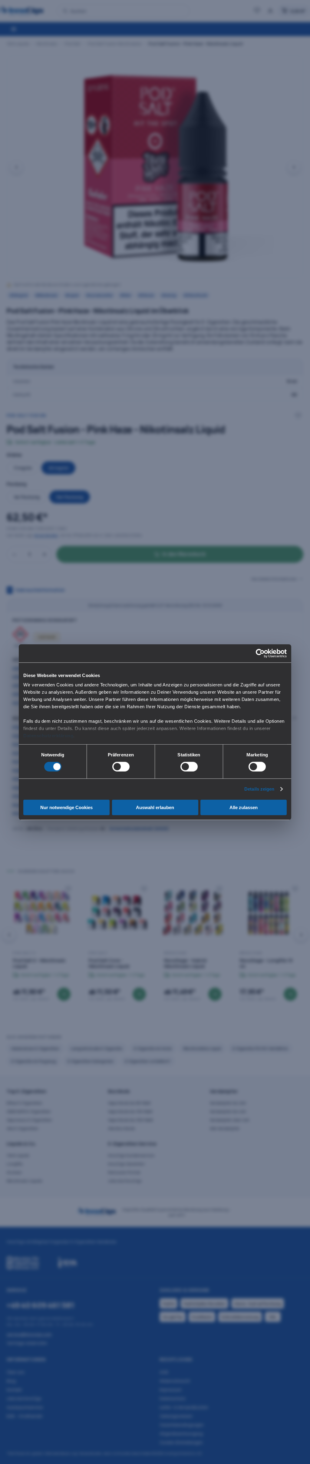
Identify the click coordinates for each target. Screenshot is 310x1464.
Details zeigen (259, 789)
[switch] (121, 767)
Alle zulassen (243, 807)
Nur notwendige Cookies (66, 807)
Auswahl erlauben (155, 807)
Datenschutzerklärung (48, 735)
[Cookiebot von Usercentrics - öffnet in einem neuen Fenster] (260, 653)
